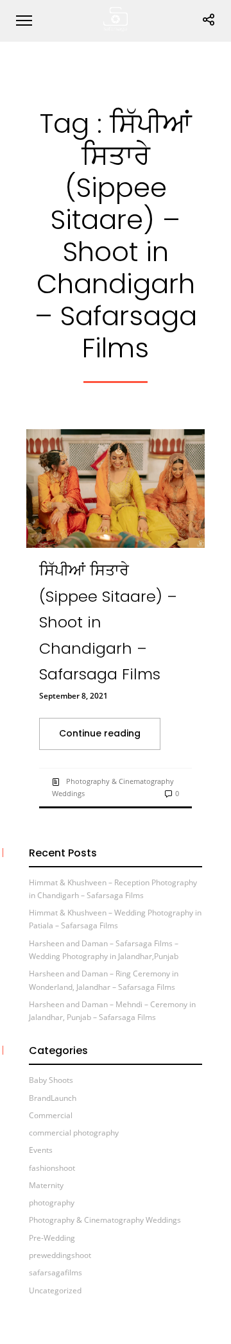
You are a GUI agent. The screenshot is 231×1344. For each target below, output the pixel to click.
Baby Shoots (51, 1080)
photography (51, 1202)
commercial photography (74, 1132)
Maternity (46, 1185)
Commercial (51, 1115)
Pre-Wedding (52, 1237)
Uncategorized (55, 1290)
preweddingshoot (60, 1255)
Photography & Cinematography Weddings (105, 1219)
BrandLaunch (52, 1098)
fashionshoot (52, 1167)
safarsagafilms (55, 1272)
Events (41, 1149)
